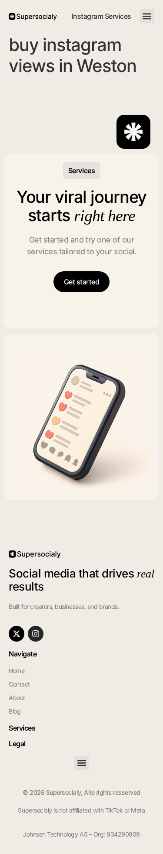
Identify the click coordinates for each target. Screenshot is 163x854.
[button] (147, 16)
